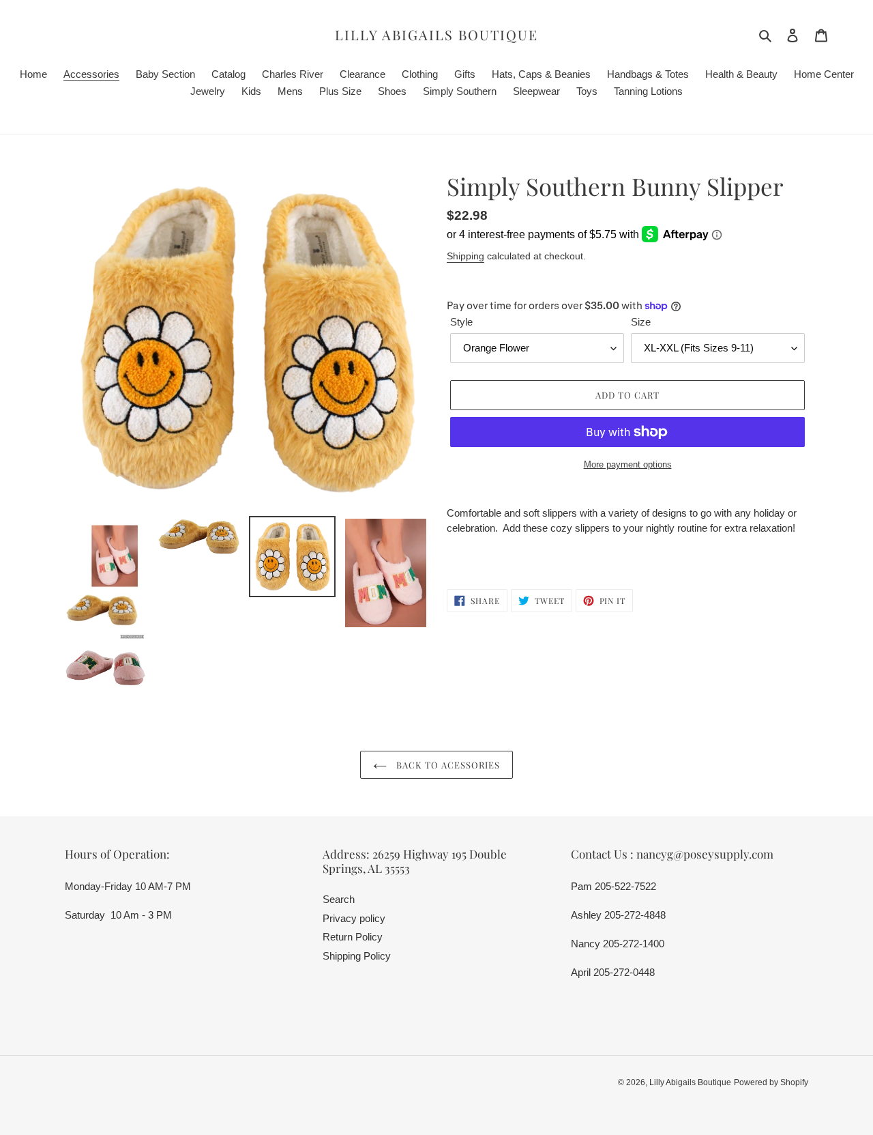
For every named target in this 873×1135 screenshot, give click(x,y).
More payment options (628, 464)
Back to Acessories (447, 765)
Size (641, 322)
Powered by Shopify (771, 1082)
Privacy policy (354, 918)
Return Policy (353, 937)
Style (461, 322)
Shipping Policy (357, 956)
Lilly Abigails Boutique (436, 35)
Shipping (465, 255)
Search (339, 899)
